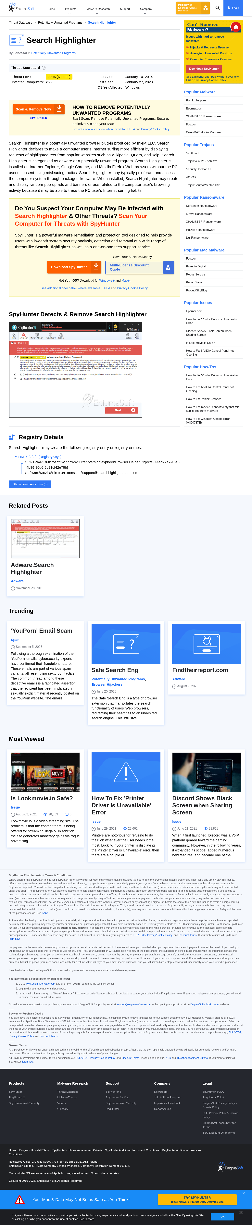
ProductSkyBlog (196, 290)
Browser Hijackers (107, 684)
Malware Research (98, 8)
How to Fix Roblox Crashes (203, 399)
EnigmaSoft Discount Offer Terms (219, 1125)
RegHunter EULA (213, 1097)
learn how (14, 939)
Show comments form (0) (30, 484)
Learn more (87, 1218)
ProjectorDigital (196, 266)
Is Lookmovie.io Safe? (200, 342)
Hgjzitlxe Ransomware (200, 229)
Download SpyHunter (69, 267)
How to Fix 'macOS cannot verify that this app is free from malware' (212, 409)
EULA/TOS (139, 935)
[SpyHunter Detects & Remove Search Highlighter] (75, 417)
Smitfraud (192, 153)
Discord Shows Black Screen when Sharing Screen (209, 333)
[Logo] (21, 8)
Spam (15, 640)
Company (146, 8)
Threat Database (20, 22)
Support (125, 8)
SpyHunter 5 (113, 1091)
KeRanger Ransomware (201, 205)
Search (217, 8)
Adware (17, 581)
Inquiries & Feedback (167, 1103)
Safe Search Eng (115, 670)
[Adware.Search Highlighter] (45, 538)
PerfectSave (194, 282)
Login (235, 7)
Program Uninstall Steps (34, 1150)
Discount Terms (188, 935)
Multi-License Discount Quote (129, 267)
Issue (15, 807)
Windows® (107, 280)
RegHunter (112, 1108)
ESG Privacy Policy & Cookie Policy (220, 1115)
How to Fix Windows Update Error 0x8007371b (208, 420)
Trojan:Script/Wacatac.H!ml (203, 185)
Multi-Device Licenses (187, 8)
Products (70, 8)
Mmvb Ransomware (199, 213)
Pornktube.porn (196, 100)
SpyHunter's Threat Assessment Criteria (77, 1150)
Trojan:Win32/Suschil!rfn (201, 161)
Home (51, 8)
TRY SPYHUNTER (197, 1199)
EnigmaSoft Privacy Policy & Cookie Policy (220, 1105)
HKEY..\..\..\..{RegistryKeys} (40, 457)
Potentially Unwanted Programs (60, 22)
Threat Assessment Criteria (192, 1058)
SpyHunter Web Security (24, 1103)
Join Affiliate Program (167, 1097)
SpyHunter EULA (213, 1091)
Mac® (125, 280)
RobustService (195, 274)
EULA (131, 129)
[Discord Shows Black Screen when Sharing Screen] (206, 772)
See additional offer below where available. (99, 129)
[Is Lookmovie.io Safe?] (45, 772)
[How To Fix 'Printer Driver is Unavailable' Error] (126, 772)
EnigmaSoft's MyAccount (204, 1004)
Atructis (191, 177)
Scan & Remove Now (33, 109)
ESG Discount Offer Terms (219, 1132)
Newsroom (161, 1091)
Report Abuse (162, 1108)
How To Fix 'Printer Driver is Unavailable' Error (212, 321)
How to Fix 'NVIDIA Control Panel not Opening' (210, 352)
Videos (61, 1103)
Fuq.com (191, 124)
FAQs (45, 913)
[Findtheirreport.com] (206, 644)
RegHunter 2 (17, 1097)
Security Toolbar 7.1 (198, 169)
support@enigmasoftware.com (134, 1004)
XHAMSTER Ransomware (203, 116)
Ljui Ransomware (197, 237)
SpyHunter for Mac (117, 1097)
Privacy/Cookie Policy (155, 129)
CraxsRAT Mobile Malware (203, 132)
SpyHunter (15, 1091)
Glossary (62, 1108)
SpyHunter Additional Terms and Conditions (132, 1150)
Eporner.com (194, 108)
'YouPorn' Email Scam (41, 630)
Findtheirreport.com (200, 670)
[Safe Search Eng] (126, 644)
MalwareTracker (67, 1097)
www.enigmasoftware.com (40, 983)
